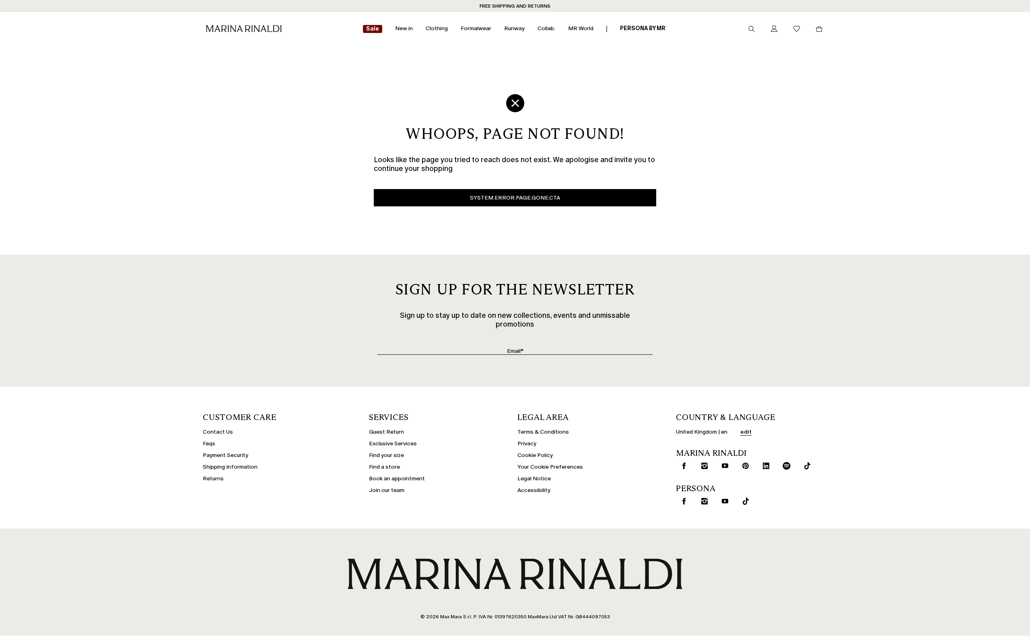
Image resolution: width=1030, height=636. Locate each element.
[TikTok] (805, 466)
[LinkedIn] (764, 466)
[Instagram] (702, 466)
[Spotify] (785, 466)
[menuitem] (372, 29)
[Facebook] (682, 466)
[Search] (751, 29)
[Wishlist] (796, 29)
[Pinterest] (743, 466)
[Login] (774, 29)
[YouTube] (723, 466)
